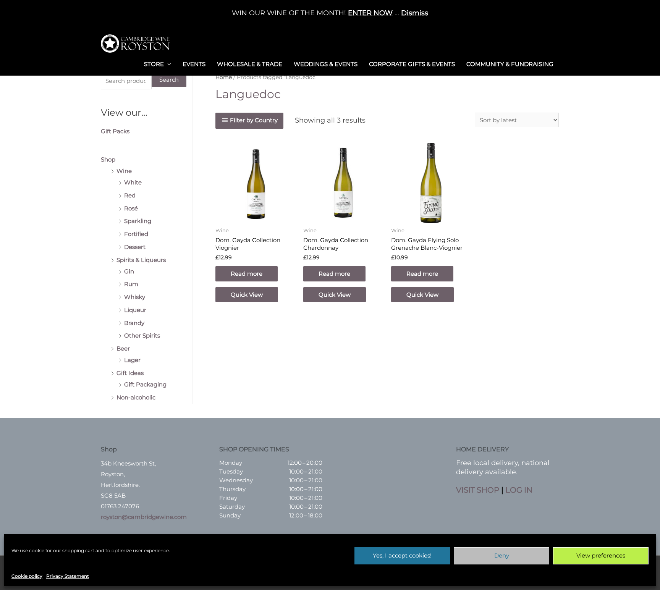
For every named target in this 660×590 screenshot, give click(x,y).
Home (223, 77)
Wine (124, 171)
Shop (108, 159)
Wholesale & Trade (249, 64)
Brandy (134, 323)
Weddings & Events (326, 64)
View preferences (600, 555)
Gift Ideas (130, 373)
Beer (123, 348)
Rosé (131, 208)
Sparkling (137, 221)
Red (130, 195)
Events (194, 64)
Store (154, 64)
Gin (129, 271)
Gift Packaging (145, 384)
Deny (501, 555)
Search (169, 79)
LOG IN (518, 490)
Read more (246, 273)
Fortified (136, 234)
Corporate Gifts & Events (412, 64)
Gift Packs (115, 131)
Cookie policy (26, 576)
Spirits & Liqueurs (141, 259)
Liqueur (135, 310)
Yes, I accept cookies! (402, 555)
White (133, 182)
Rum (131, 284)
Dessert (135, 247)
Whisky (134, 297)
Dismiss (414, 13)
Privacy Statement (67, 576)
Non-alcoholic (135, 397)
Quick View (247, 294)
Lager (132, 360)
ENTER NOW (370, 13)
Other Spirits (142, 335)
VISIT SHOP (477, 490)
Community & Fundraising (509, 64)
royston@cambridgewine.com (144, 516)
